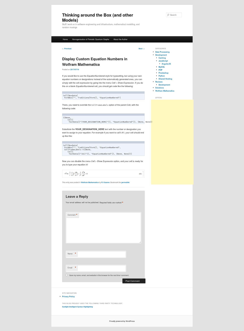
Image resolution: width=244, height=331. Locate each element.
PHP (160, 69)
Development (161, 54)
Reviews (159, 81)
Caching (162, 57)
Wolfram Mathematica (90, 182)
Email (72, 267)
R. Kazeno (105, 182)
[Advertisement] (172, 142)
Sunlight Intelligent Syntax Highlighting (77, 306)
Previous (66, 48)
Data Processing (162, 51)
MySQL (162, 66)
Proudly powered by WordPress (122, 321)
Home (65, 39)
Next (142, 48)
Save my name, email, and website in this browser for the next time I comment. (99, 275)
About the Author (120, 39)
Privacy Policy (68, 296)
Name (72, 253)
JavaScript (163, 60)
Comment (72, 215)
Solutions (159, 87)
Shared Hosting (165, 78)
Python (162, 75)
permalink (125, 182)
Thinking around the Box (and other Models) (97, 17)
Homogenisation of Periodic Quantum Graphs (90, 39)
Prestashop (163, 72)
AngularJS (166, 63)
